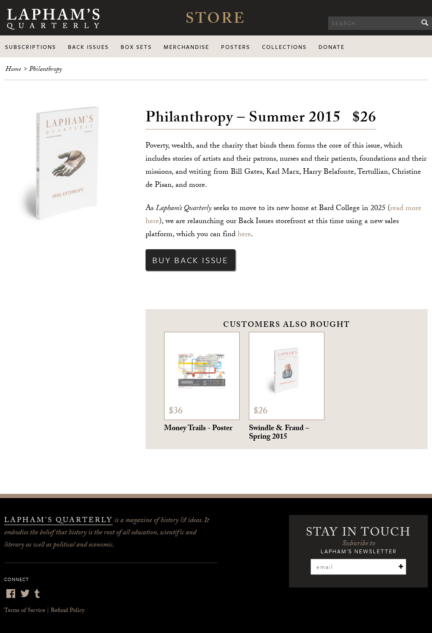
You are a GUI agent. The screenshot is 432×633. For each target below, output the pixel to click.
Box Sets (136, 47)
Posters (235, 47)
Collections (284, 47)
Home (13, 69)
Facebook (10, 593)
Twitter (25, 593)
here (244, 235)
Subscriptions (30, 47)
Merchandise (186, 47)
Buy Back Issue (190, 260)
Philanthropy (45, 69)
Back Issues (88, 47)
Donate (332, 47)
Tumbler (37, 593)
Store (216, 20)
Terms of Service (24, 611)
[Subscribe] (400, 566)
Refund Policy (67, 611)
